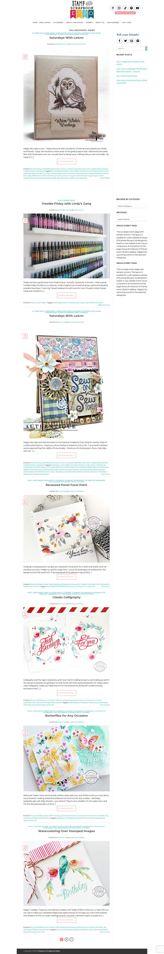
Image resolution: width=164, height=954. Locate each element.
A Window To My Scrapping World (91, 171)
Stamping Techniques (74, 480)
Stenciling (46, 178)
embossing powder (60, 302)
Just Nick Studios (48, 469)
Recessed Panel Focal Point (66, 485)
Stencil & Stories (36, 178)
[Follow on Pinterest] (131, 8)
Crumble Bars (28, 467)
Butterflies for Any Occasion (66, 715)
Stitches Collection (90, 472)
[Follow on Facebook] (113, 8)
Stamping (84, 34)
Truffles (72, 178)
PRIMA (34, 176)
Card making (65, 465)
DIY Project (51, 467)
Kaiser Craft (75, 173)
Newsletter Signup (125, 13)
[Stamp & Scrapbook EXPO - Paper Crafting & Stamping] (82, 10)
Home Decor (61, 33)
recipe (52, 472)
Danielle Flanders (76, 491)
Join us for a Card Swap (126, 76)
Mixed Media (87, 469)
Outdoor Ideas (28, 472)
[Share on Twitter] (125, 41)
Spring (25, 820)
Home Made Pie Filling (83, 467)
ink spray (71, 302)
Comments (105, 178)
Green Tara (66, 173)
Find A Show (44, 22)
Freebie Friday (69, 200)
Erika (57, 467)
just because (103, 702)
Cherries (82, 465)
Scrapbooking (51, 34)
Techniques (96, 592)
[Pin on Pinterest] (138, 41)
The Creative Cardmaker (94, 480)
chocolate (39, 173)
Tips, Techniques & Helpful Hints (62, 481)
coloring (53, 173)
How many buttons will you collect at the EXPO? (133, 81)
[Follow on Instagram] (119, 8)
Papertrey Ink (32, 705)
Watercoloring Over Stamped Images (66, 831)
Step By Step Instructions (59, 178)
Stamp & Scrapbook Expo (68, 34)
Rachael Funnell (43, 176)
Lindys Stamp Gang (91, 302)
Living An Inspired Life (74, 469)
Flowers (87, 818)
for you (95, 702)
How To (70, 33)
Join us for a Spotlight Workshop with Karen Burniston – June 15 (133, 70)
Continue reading (66, 161)
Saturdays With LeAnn (91, 33)
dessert (43, 467)
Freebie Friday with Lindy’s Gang (66, 203)
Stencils (80, 472)
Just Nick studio (36, 469)
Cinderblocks (101, 465)
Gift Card (126, 22)
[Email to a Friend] (131, 41)
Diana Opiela (79, 210)
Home (35, 22)
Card (48, 586)
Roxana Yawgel (69, 176)
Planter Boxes (44, 472)
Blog (42, 33)
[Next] (71, 939)
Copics (59, 173)
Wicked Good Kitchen (41, 474)
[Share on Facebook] (119, 41)
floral (90, 702)
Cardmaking (68, 929)
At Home (35, 33)
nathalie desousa (98, 469)
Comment (105, 474)
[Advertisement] (66, 189)
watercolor (91, 586)
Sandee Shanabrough (83, 176)
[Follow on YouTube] (137, 8)
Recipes (77, 33)
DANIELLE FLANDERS (58, 586)
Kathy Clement (60, 469)
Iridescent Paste (98, 467)
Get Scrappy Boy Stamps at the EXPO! (130, 63)
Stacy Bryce (59, 472)
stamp (73, 586)
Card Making (50, 33)
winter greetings (81, 178)
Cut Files (37, 467)
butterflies (60, 818)
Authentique (55, 465)
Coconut (46, 173)
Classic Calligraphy (67, 597)
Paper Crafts (49, 480)
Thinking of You (81, 586)
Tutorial (81, 481)
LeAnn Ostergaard (78, 44)
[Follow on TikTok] (125, 8)
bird (57, 929)
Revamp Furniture (56, 176)
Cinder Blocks (90, 465)
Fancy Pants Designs (67, 467)
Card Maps (74, 465)
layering (83, 173)
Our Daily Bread (92, 173)
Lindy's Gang (79, 302)
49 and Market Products (59, 171)
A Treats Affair (74, 171)
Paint (100, 173)
